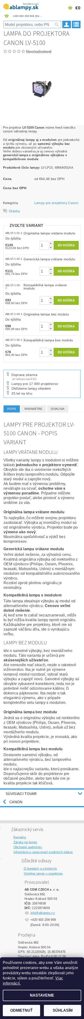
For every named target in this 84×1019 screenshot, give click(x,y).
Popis (11, 409)
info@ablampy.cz (42, 913)
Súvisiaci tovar (21, 794)
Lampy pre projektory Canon (56, 203)
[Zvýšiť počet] (51, 243)
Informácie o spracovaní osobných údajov (43, 852)
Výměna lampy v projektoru (43, 873)
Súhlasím (63, 1010)
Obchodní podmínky (28, 847)
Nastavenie (42, 995)
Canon (16, 802)
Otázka (14, 211)
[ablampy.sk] (21, 6)
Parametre (33, 409)
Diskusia (58, 409)
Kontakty (20, 837)
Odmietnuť (21, 1010)
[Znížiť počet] (51, 247)
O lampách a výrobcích (40, 868)
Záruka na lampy (25, 842)
